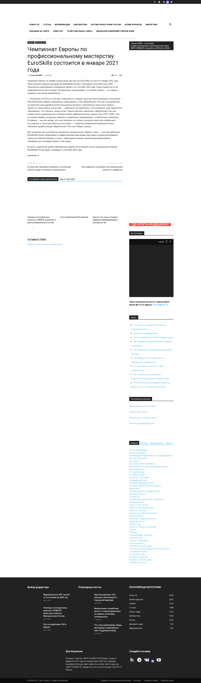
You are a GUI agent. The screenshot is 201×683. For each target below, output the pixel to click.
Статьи (47, 24)
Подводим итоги (137, 521)
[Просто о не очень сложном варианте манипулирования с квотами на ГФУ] (108, 200)
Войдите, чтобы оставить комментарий (44, 244)
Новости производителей (141, 507)
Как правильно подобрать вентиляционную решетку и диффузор (102, 168)
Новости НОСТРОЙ (138, 505)
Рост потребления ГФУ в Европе (74, 217)
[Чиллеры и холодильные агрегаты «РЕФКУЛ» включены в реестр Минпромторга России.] (42, 200)
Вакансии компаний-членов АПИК (115, 31)
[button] (170, 24)
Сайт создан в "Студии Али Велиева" (53, 680)
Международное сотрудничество (144, 491)
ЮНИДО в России (137, 562)
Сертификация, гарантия (140, 535)
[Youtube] (171, 2)
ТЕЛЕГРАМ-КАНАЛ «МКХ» (80, 31)
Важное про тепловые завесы (143, 417)
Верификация (62, 24)
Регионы (133, 532)
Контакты (137, 680)
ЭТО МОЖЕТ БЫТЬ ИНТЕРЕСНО (43, 179)
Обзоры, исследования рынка (143, 513)
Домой (30, 38)
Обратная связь (167, 680)
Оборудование (156, 443)
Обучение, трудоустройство (142, 518)
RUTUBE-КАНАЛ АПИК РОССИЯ (106, 24)
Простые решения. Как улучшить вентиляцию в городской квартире (105, 597)
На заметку (134, 496)
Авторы (143, 443)
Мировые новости (137, 494)
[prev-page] (29, 228)
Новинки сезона (136, 502)
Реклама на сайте (39, 31)
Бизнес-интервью (137, 452)
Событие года (135, 537)
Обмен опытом (136, 515)
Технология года (137, 554)
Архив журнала (133, 24)
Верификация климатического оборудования (150, 455)
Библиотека (80, 24)
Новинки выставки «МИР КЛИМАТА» (146, 499)
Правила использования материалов (116, 680)
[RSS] (155, 2)
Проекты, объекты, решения (142, 526)
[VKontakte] (164, 2)
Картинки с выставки (139, 477)
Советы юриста (136, 543)
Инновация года (136, 469)
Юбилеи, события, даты (140, 559)
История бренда (137, 472)
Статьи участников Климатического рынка (149, 548)
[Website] (167, 2)
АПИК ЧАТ (58, 31)
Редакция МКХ (36, 75)
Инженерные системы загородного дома (148, 466)
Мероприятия (51, 38)
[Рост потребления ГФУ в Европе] (75, 200)
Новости (34, 24)
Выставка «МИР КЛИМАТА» (142, 463)
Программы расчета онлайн (142, 406)
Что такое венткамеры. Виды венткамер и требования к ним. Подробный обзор (108, 628)
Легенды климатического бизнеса (145, 485)
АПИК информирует (138, 450)
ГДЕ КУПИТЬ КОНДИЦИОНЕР (150, 224)
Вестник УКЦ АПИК (138, 458)
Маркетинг (152, 24)
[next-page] (33, 228)
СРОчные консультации (140, 546)
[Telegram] (159, 2)
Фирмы (169, 443)
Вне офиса (134, 461)
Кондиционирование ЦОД (141, 483)
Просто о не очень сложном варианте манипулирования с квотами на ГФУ (105, 220)
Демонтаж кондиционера (145, 333)
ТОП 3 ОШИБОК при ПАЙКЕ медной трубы (153, 337)
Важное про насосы (138, 411)
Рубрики (134, 443)
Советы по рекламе (138, 540)
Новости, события (137, 510)
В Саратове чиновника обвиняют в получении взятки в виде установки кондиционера (49, 168)
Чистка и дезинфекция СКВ (141, 423)
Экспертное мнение (138, 557)
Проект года (135, 524)
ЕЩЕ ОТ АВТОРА (67, 179)
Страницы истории (138, 551)
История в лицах (137, 474)
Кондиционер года (137, 480)
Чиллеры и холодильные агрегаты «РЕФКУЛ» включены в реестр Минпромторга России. (41, 220)
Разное (132, 529)
